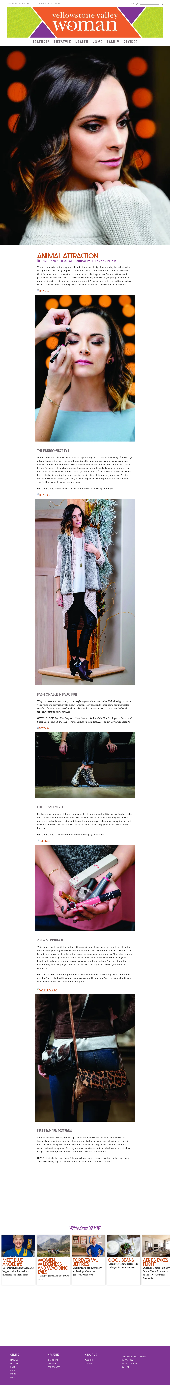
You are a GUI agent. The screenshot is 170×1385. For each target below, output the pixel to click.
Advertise (31, 3)
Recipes (130, 42)
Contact (57, 3)
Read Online (53, 1360)
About (22, 3)
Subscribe (12, 3)
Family (113, 42)
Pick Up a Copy (54, 1367)
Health (81, 42)
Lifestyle (62, 42)
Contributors (45, 3)
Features (41, 42)
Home (97, 42)
